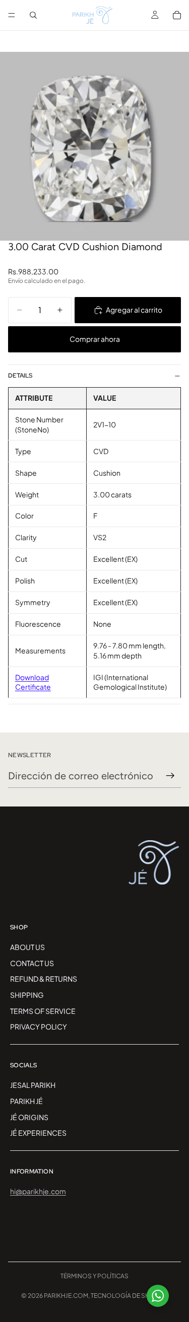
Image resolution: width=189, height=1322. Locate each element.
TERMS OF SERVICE (43, 1010)
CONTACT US (32, 963)
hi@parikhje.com (38, 1191)
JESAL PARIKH (32, 1084)
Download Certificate (33, 682)
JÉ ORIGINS (29, 1116)
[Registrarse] (170, 775)
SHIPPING (27, 994)
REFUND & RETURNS (43, 978)
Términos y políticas (94, 1276)
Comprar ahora (95, 338)
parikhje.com (66, 1295)
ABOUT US (27, 946)
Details (20, 376)
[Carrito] (177, 15)
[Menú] (11, 15)
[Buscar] (33, 15)
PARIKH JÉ (26, 1101)
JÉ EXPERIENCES (38, 1132)
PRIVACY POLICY (38, 1026)
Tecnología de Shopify (129, 1295)
